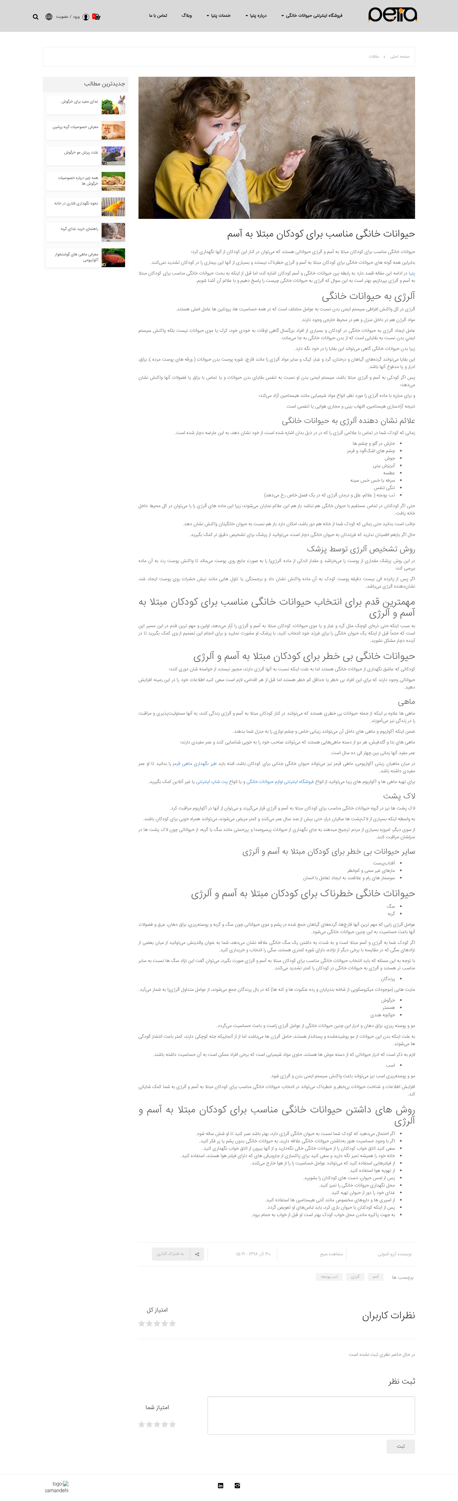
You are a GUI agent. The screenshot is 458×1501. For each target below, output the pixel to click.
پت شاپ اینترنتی (212, 782)
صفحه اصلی (400, 57)
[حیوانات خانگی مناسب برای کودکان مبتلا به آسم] (276, 148)
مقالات (374, 57)
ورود (76, 17)
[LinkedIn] (220, 1487)
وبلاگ (187, 15)
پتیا (412, 273)
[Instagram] (237, 1487)
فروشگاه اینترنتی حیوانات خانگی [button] (313, 15)
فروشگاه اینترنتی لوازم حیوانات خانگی (280, 782)
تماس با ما (158, 15)
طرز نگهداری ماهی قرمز (195, 764)
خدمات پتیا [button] (220, 15)
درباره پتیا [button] (258, 15)
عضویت (62, 17)
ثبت (401, 1446)
